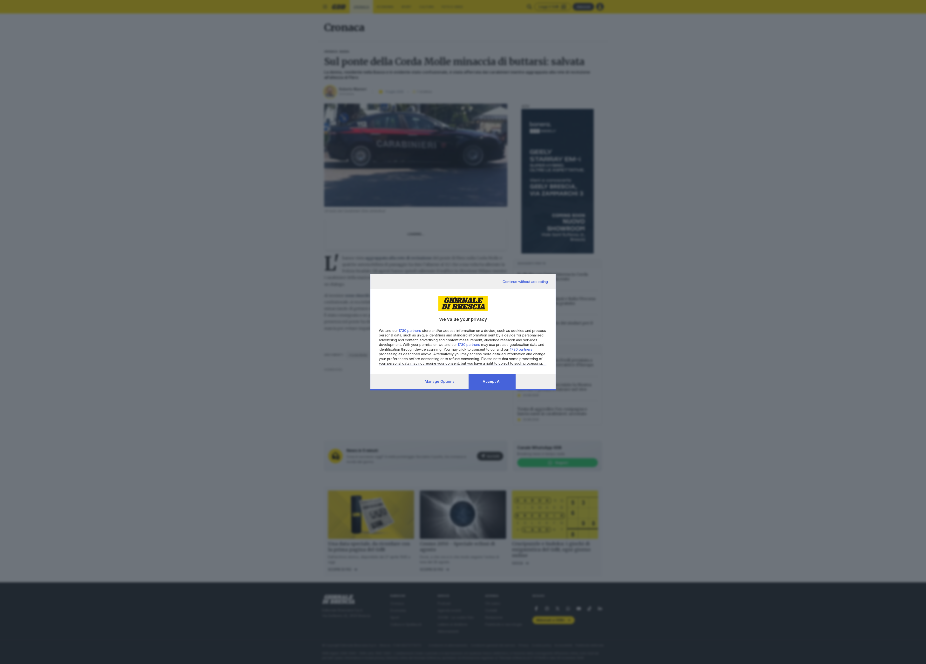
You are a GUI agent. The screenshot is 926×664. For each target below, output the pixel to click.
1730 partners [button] (410, 330)
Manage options (440, 381)
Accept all (492, 381)
